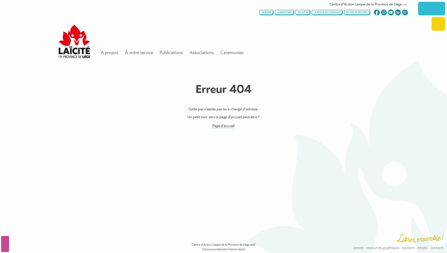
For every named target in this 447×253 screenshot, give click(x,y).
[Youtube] (390, 12)
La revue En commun (327, 12)
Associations (202, 52)
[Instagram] (383, 12)
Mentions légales (237, 249)
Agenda (266, 12)
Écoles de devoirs (357, 12)
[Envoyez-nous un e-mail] (404, 12)
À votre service (139, 52)
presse (358, 248)
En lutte (303, 12)
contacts (437, 248)
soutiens (408, 248)
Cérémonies (232, 52)
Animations (284, 12)
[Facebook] (376, 12)
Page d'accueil (223, 126)
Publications (171, 52)
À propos (109, 52)
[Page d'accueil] (74, 41)
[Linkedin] (397, 12)
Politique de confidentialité (214, 249)
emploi (422, 248)
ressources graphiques (382, 248)
